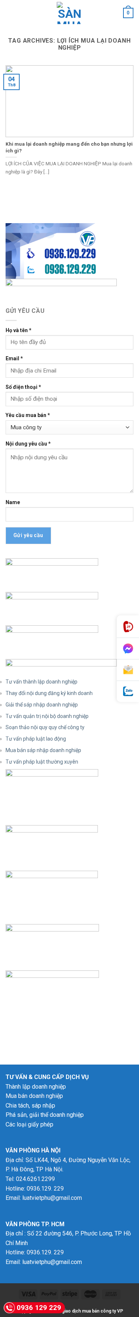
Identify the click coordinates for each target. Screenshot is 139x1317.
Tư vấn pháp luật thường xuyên (42, 762)
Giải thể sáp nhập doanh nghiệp (42, 705)
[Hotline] (128, 626)
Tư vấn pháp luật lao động (36, 739)
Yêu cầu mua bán (28, 415)
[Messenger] (128, 648)
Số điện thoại (23, 387)
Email (14, 358)
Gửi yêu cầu (28, 535)
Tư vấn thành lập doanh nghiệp (41, 682)
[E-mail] (128, 670)
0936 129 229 (39, 1307)
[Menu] (10, 13)
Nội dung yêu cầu (28, 444)
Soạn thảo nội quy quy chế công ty (45, 727)
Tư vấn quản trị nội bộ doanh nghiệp (47, 716)
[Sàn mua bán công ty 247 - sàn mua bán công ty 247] (69, 13)
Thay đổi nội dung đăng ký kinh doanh (49, 693)
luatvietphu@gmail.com (52, 1197)
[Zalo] (128, 691)
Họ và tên (19, 330)
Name (13, 502)
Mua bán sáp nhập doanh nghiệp (43, 750)
